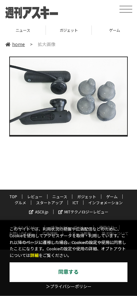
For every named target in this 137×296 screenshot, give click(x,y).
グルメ (20, 202)
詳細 (34, 255)
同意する (68, 272)
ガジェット (48, 30)
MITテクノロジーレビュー (86, 211)
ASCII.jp (41, 211)
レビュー (34, 196)
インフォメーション (105, 202)
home (18, 44)
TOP (13, 196)
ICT (75, 202)
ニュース (59, 196)
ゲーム (94, 30)
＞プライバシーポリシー (68, 286)
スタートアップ (49, 202)
